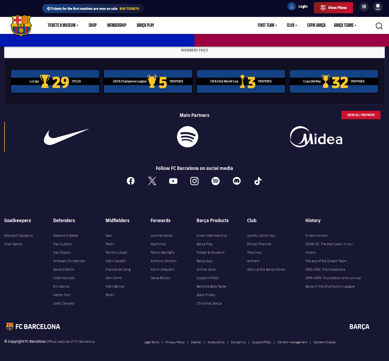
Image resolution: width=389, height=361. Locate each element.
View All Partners (361, 115)
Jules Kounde (63, 278)
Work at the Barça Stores (266, 269)
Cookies (196, 342)
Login (299, 7)
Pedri (110, 244)
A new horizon (316, 235)
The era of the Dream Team (326, 261)
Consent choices (325, 342)
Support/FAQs (208, 278)
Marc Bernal (115, 286)
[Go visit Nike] (66, 136)
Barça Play (145, 25)
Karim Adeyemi (162, 269)
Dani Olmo (114, 278)
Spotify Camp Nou (261, 235)
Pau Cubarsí (62, 244)
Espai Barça (316, 25)
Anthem (253, 261)
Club (290, 25)
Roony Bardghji (163, 252)
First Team (266, 25)
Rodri (110, 295)
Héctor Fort (62, 295)
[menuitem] (378, 6)
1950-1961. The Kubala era (325, 269)
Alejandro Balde (65, 235)
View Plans (337, 7)
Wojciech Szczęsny (18, 235)
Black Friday (206, 295)
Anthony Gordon (164, 261)
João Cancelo (63, 303)
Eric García (61, 286)
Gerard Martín (64, 269)
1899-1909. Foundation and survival (333, 278)
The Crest (254, 252)
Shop (93, 25)
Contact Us (238, 342)
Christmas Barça (209, 303)
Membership (116, 25)
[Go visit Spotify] (188, 136)
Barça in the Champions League (330, 286)
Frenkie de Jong (118, 269)
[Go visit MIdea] (316, 136)
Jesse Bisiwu (160, 278)
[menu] (378, 7)
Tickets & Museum (61, 25)
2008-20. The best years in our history (329, 248)
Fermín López (116, 252)
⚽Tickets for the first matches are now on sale (93, 8)
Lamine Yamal (161, 235)
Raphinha (158, 244)
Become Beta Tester (212, 286)
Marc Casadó (116, 261)
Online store (206, 269)
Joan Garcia (13, 244)
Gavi (109, 235)
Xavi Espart (61, 252)
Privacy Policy (175, 342)
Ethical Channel (259, 244)
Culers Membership (212, 235)
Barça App (204, 261)
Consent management (292, 342)
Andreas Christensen (69, 261)
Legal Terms (151, 342)
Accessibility (216, 342)
